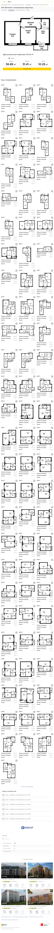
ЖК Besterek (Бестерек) (18, 4)
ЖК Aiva (4, 876)
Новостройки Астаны (6, 4)
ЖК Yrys (30, 903)
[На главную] (9, 2)
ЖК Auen (31, 876)
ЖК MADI (4, 903)
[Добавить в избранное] (49, 54)
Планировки (28, 4)
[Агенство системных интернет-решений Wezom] (45, 925)
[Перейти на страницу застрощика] (27, 832)
